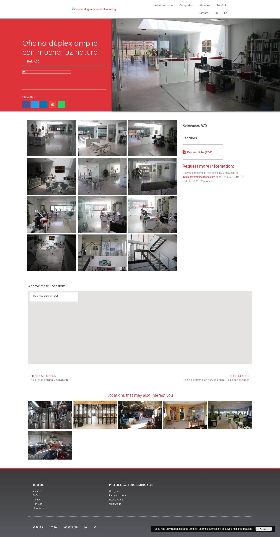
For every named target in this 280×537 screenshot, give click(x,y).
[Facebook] (209, 497)
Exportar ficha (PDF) (199, 152)
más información (242, 528)
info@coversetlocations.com (199, 177)
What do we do (164, 5)
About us (204, 5)
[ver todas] (51, 138)
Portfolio (222, 5)
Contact (203, 12)
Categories (186, 5)
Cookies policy (71, 526)
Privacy (53, 526)
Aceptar (263, 528)
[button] (26, 104)
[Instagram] (227, 497)
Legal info (38, 526)
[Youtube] (218, 497)
